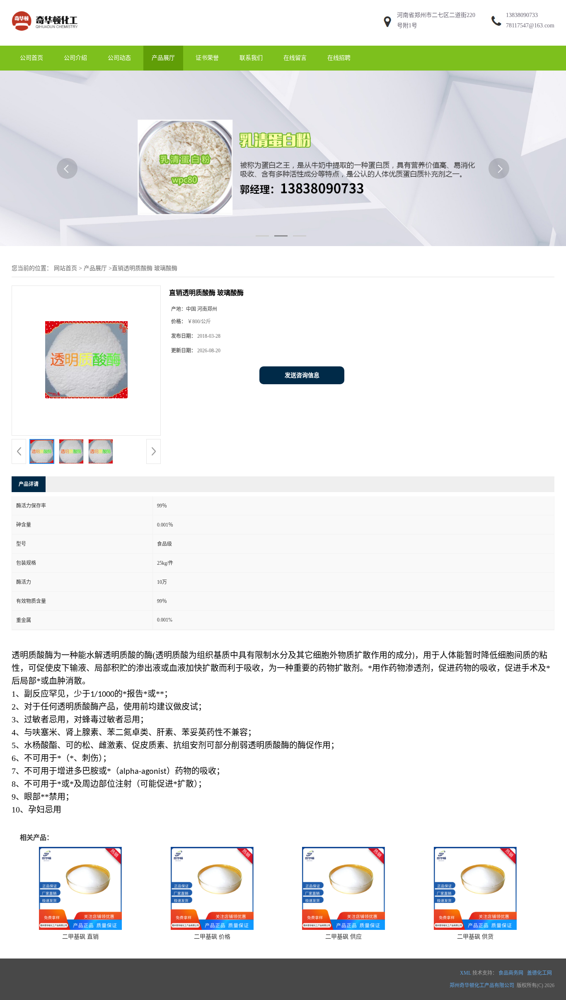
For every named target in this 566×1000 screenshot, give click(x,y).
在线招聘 (339, 58)
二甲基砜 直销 (80, 937)
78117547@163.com (530, 25)
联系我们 (251, 58)
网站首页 (65, 268)
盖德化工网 (539, 973)
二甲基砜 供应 (343, 937)
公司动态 (119, 58)
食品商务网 (510, 973)
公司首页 (31, 58)
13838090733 (522, 15)
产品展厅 (163, 58)
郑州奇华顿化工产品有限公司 (482, 985)
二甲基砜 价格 (212, 937)
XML (465, 973)
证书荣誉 (207, 58)
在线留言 (295, 58)
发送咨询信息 (302, 375)
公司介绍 (75, 58)
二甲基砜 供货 (475, 937)
